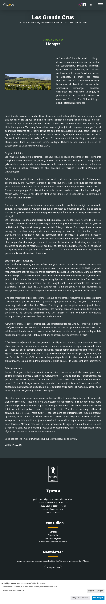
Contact (53, 532)
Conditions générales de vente (53, 542)
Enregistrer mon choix (80, 598)
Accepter (100, 591)
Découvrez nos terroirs (41, 22)
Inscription (51, 567)
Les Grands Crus (78, 22)
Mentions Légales (53, 538)
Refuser (91, 591)
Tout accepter (98, 598)
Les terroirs (61, 22)
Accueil (23, 22)
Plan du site (53, 535)
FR (91, 5)
